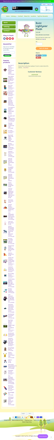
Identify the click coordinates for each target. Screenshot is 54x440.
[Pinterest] (7, 38)
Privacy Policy (7, 420)
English (23, 413)
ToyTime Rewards (42, 16)
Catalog (14, 17)
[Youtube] (10, 38)
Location (33, 16)
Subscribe (7, 55)
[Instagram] (13, 38)
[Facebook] (4, 38)
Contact (20, 16)
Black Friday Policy (27, 422)
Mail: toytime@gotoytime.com (22, 11)
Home (8, 16)
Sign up (49, 4)
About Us (27, 16)
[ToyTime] (4, 9)
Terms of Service (38, 420)
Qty (36, 41)
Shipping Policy (28, 420)
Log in (44, 4)
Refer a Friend (46, 420)
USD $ (30, 413)
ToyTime (26, 436)
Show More (25, 67)
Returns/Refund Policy (17, 420)
